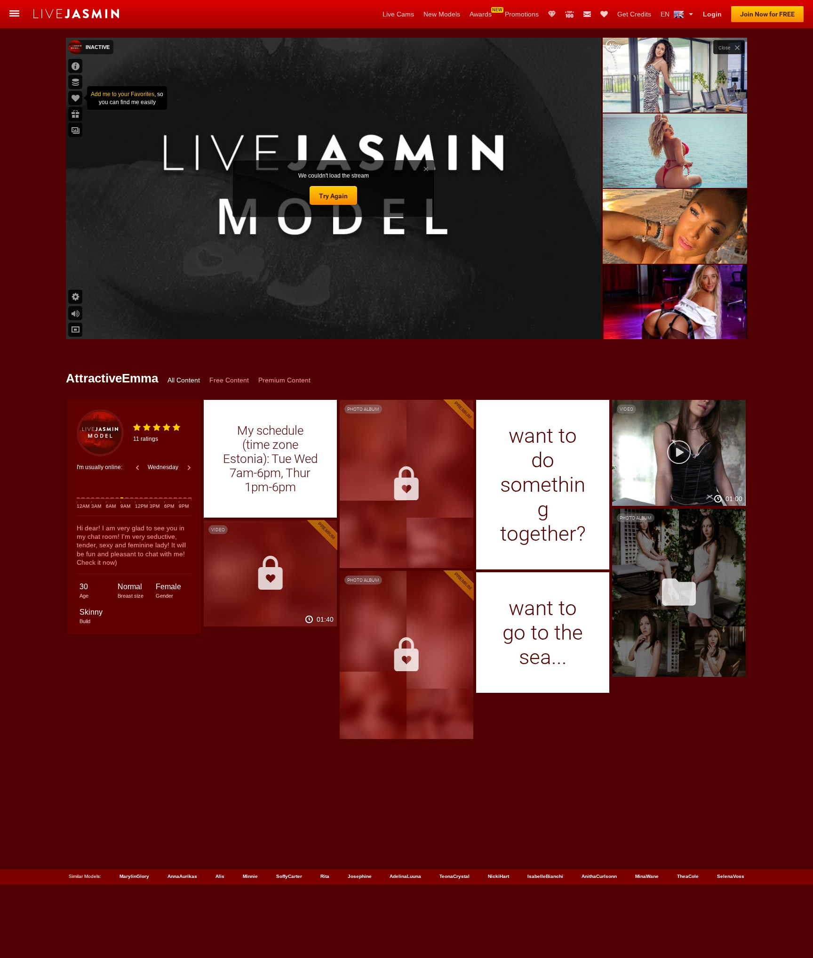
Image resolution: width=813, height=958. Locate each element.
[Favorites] (604, 14)
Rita (324, 876)
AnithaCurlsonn (599, 876)
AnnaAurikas (182, 876)
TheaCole (688, 876)
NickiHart (498, 876)
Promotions (522, 14)
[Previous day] (137, 467)
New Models (441, 14)
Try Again (333, 196)
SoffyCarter (289, 876)
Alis (219, 876)
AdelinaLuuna (405, 876)
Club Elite (552, 14)
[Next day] (189, 467)
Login (712, 14)
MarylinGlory (134, 876)
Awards (481, 14)
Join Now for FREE (767, 14)
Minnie (250, 876)
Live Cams (398, 14)
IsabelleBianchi (545, 876)
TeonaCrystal (454, 876)
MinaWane (647, 876)
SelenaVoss (730, 876)
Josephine (360, 876)
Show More (675, 323)
